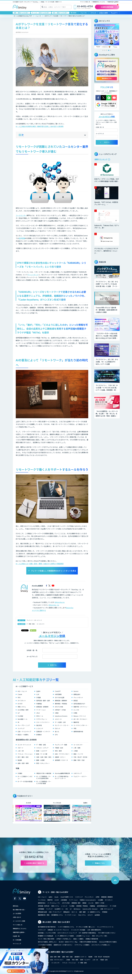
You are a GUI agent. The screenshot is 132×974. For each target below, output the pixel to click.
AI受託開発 (64, 900)
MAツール (74, 912)
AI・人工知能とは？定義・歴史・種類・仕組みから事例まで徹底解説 (39, 563)
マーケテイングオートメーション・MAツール (81, 725)
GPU (56, 735)
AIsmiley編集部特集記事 (62, 773)
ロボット (57, 728)
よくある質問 (17, 913)
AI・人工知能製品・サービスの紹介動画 (43, 782)
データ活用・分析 (60, 722)
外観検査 (39, 704)
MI (18, 722)
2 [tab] (104, 50)
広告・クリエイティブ (24, 731)
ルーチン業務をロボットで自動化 (64, 936)
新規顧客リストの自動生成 (45, 936)
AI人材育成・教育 (23, 710)
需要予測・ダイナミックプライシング (81, 707)
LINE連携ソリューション (83, 936)
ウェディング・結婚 (61, 745)
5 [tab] (110, 50)
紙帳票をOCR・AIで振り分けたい (63, 945)
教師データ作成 (99, 903)
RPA (67, 909)
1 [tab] (102, 50)
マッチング (21, 728)
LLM (37, 694)
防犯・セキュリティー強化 (99, 936)
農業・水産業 (40, 760)
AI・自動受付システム (94, 912)
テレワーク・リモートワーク (34, 620)
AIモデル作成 (59, 707)
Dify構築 (100, 900)
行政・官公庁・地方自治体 (81, 757)
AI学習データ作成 (60, 710)
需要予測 (49, 900)
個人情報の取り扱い (19, 910)
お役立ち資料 (103, 13)
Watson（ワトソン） (80, 716)
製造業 (20, 760)
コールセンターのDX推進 (78, 930)
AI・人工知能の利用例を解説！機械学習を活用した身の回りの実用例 (39, 126)
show (85, 135)
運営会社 (15, 906)
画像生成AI (77, 694)
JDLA (38, 713)
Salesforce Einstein (61, 716)
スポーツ (20, 748)
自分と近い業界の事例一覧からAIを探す (58, 952)
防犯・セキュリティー (43, 763)
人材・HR (21, 751)
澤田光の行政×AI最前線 (43, 773)
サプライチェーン (41, 719)
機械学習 (76, 722)
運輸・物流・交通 (79, 760)
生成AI (38, 691)
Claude (20, 694)
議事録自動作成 (78, 731)
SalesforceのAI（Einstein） (90, 909)
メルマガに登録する (39, 610)
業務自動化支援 (42, 912)
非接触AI (39, 735)
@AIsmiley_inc (54, 605)
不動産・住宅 (59, 748)
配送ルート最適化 (23, 735)
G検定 (57, 713)
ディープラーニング (24, 725)
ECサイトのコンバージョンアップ (67, 933)
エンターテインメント (24, 745)
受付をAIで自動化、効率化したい (47, 942)
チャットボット (33, 274)
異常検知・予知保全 (61, 704)
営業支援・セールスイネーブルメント (58, 930)
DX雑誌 (20, 773)
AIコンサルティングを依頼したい (101, 945)
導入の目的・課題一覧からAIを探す (56, 922)
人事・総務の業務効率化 (94, 930)
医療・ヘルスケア (41, 751)
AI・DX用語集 (17, 940)
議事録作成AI (41, 903)
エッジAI (76, 710)
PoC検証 (20, 716)
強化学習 (39, 725)
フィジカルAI (41, 900)
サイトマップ (17, 944)
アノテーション (41, 710)
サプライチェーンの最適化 (82, 945)
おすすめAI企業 (59, 697)
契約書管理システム (57, 915)
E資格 (75, 713)
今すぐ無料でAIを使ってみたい (106, 933)
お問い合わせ (17, 917)
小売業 (76, 751)
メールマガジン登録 (19, 921)
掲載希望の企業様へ (113, 2)
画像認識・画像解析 (61, 701)
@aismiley (69, 608)
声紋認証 (104, 912)
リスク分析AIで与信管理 (45, 945)
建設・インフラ (78, 754)
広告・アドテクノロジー (62, 754)
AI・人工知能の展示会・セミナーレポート (62, 777)
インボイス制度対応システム (66, 927)
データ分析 (113, 906)
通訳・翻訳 (82, 912)
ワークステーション (70, 915)
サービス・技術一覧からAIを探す (55, 892)
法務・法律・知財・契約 (43, 757)
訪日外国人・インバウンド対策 (47, 933)
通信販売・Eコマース (61, 760)
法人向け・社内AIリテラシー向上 (68, 942)
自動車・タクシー (60, 757)
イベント (93, 13)
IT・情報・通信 (31, 624)
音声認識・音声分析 (43, 906)
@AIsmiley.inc (60, 602)
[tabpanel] (106, 36)
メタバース (58, 719)
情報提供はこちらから (99, 2)
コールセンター (21, 215)
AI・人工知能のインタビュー (25, 777)
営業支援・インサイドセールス (44, 731)
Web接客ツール (22, 719)
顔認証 (76, 701)
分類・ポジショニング (106, 909)
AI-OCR (20, 704)
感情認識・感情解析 (42, 707)
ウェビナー (114, 13)
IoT (19, 713)
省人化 (57, 731)
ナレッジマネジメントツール (105, 927)
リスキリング (79, 897)
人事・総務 (77, 748)
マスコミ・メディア (42, 748)
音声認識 (22, 238)
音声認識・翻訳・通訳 (43, 701)
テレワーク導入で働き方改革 (46, 939)
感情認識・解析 (76, 903)
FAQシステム (82, 915)
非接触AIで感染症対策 (92, 939)
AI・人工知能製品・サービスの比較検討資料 (43, 777)
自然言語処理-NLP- (79, 704)
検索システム (22, 707)
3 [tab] (106, 50)
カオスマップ (78, 773)
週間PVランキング (101, 159)
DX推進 (38, 697)
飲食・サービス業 (41, 754)
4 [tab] (108, 50)
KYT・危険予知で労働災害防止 (87, 933)
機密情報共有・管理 (43, 915)
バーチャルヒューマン (53, 903)
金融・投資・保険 (23, 763)
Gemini (76, 691)
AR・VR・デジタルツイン (81, 719)
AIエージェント (22, 691)
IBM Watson (77, 909)
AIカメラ (90, 915)
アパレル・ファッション (25, 754)
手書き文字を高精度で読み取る (88, 942)
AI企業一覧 (16, 936)
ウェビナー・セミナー (80, 776)
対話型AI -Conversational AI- (88, 900)
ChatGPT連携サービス (66, 897)
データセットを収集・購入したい (85, 927)
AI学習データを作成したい (63, 939)
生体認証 (97, 915)
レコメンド (39, 728)
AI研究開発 (58, 694)
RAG (19, 697)
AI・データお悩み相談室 (25, 781)
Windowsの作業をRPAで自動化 (108, 942)
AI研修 (97, 897)
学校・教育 (58, 751)
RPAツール (39, 716)
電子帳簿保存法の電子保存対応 (47, 927)
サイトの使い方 (85, 2)
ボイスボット (22, 701)
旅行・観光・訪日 (23, 757)
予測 (75, 728)
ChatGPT (58, 691)
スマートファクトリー (43, 722)
